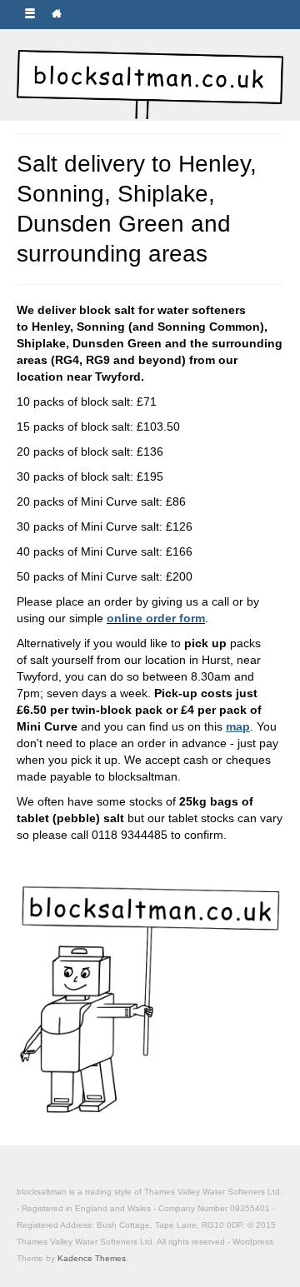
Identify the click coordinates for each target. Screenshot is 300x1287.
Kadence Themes (92, 1258)
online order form (156, 618)
